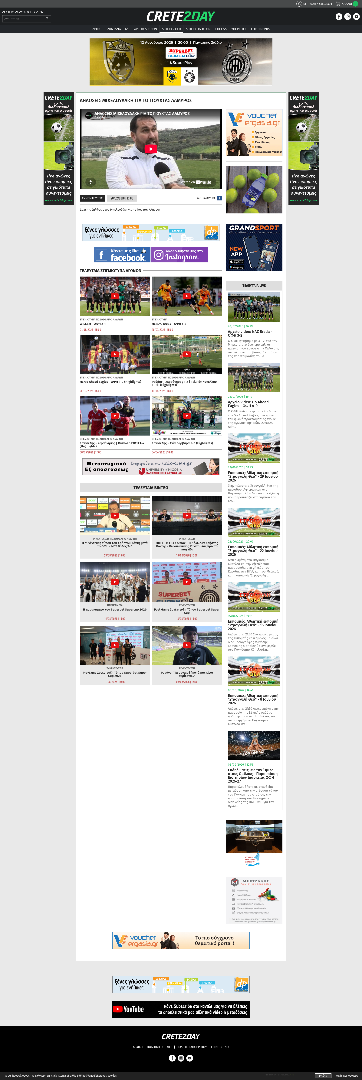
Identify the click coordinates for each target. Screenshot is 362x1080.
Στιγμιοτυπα (87, 319)
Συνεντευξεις (92, 198)
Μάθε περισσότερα (347, 1075)
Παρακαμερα (115, 605)
